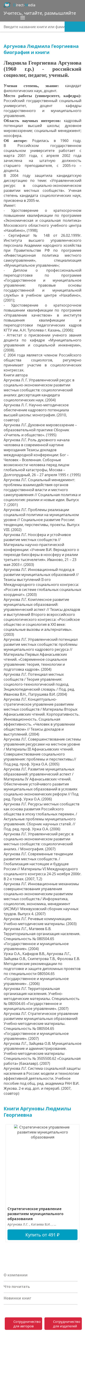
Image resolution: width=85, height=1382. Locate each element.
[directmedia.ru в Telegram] (17, 1342)
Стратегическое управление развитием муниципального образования (35, 1213)
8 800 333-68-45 (62, 1339)
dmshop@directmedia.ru (60, 1355)
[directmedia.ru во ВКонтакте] (8, 1342)
